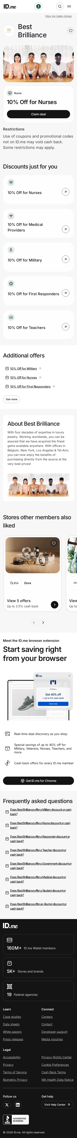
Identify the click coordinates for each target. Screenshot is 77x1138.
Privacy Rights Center (56, 1057)
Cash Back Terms (53, 1072)
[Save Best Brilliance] (70, 30)
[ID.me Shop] (12, 6)
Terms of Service (15, 1072)
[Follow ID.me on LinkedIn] (18, 1105)
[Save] (54, 543)
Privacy (8, 1065)
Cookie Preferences (55, 1065)
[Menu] (69, 6)
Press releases (13, 1039)
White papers (12, 1032)
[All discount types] (38, 6)
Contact (46, 1024)
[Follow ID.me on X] (7, 1105)
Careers (47, 1017)
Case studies (12, 1017)
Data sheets (11, 1024)
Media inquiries (52, 1039)
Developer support (54, 1032)
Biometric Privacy (15, 1080)
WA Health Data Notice (57, 1080)
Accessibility (12, 1057)
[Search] (60, 6)
